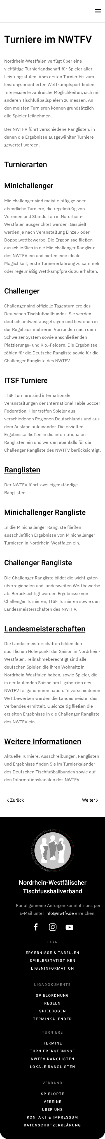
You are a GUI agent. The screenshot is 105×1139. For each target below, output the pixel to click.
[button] (98, 11)
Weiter (88, 800)
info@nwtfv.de (60, 913)
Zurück (17, 800)
